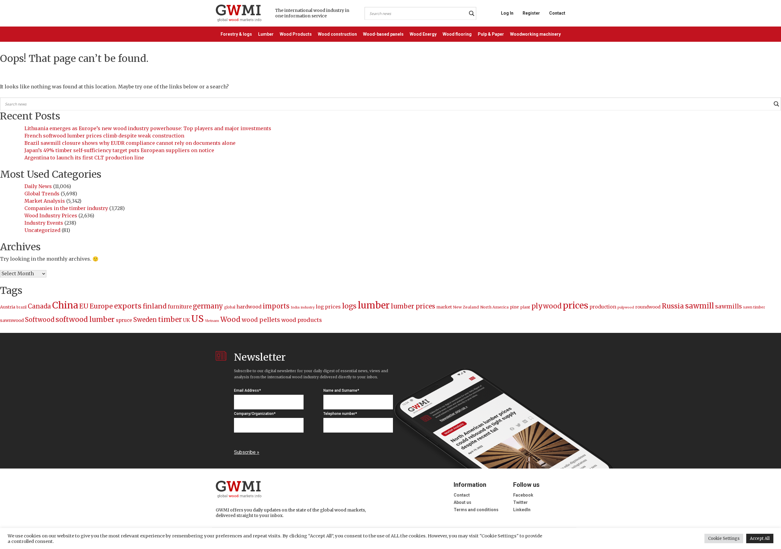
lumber (374, 305)
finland (155, 306)
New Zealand (466, 307)
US (197, 318)
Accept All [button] (760, 538)
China (65, 305)
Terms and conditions (476, 509)
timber (170, 319)
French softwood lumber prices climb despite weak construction (104, 136)
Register (531, 13)
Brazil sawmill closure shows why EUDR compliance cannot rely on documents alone (130, 143)
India (295, 307)
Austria (7, 307)
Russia (673, 306)
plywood (546, 306)
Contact (557, 13)
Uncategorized (42, 230)
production (602, 307)
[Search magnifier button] (471, 13)
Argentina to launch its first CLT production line (84, 158)
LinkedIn (522, 509)
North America (494, 307)
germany (208, 306)
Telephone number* (340, 414)
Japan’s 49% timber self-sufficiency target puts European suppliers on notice (119, 150)
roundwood (647, 307)
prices (575, 305)
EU (83, 306)
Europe (101, 306)
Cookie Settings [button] (724, 538)
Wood (230, 319)
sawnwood (12, 320)
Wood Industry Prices (50, 215)
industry (308, 307)
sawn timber (754, 307)
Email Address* (247, 390)
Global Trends (41, 194)
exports (128, 305)
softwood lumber (85, 319)
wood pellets (261, 319)
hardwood (248, 307)
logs (349, 305)
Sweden (145, 319)
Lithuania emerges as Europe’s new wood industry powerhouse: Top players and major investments (147, 128)
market (444, 307)
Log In (507, 13)
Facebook (523, 495)
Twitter (520, 502)
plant (525, 307)
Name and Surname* (341, 390)
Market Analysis (44, 201)
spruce (124, 320)
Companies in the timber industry (66, 208)
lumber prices (413, 306)
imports (276, 306)
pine (514, 307)
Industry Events (43, 223)
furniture (180, 307)
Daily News (38, 186)
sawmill (699, 305)
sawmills (728, 306)
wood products (301, 319)
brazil (21, 307)
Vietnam (212, 321)
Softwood (39, 320)
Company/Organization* (254, 414)
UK (186, 320)
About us (462, 502)
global (229, 307)
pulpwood (625, 307)
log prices (328, 307)
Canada (39, 306)
